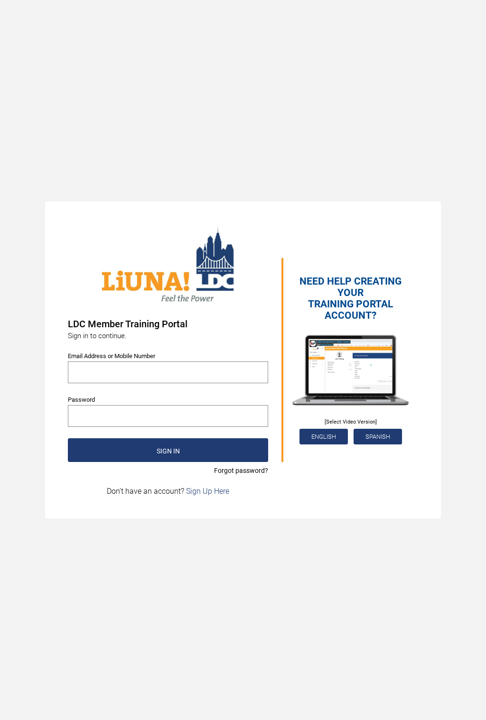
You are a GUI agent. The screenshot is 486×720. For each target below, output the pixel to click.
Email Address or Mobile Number (111, 356)
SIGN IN (168, 451)
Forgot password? (241, 470)
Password (81, 399)
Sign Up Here (207, 491)
